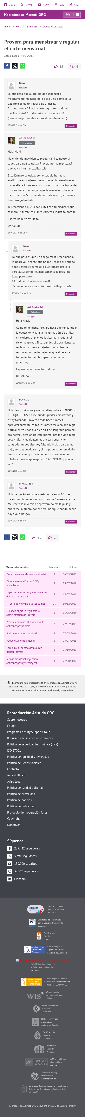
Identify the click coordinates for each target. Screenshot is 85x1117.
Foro (18, 26)
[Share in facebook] (7, 66)
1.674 (77, 5)
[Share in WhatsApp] (22, 66)
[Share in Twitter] (15, 66)
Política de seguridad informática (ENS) (32, 744)
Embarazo (32, 26)
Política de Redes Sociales (24, 762)
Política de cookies (19, 800)
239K (11, 5)
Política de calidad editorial (25, 787)
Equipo (11, 725)
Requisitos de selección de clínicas (30, 738)
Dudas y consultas (53, 26)
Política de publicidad (21, 806)
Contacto (13, 769)
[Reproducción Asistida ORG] (25, 14)
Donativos (13, 824)
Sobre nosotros (17, 719)
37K (61, 5)
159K (46, 5)
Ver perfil (23, 87)
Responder (71, 126)
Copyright (13, 818)
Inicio (7, 26)
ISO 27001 (14, 750)
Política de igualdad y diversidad (28, 756)
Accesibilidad (16, 775)
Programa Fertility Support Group (28, 731)
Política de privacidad (21, 793)
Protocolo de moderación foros (27, 812)
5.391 (28, 5)
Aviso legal (14, 781)
